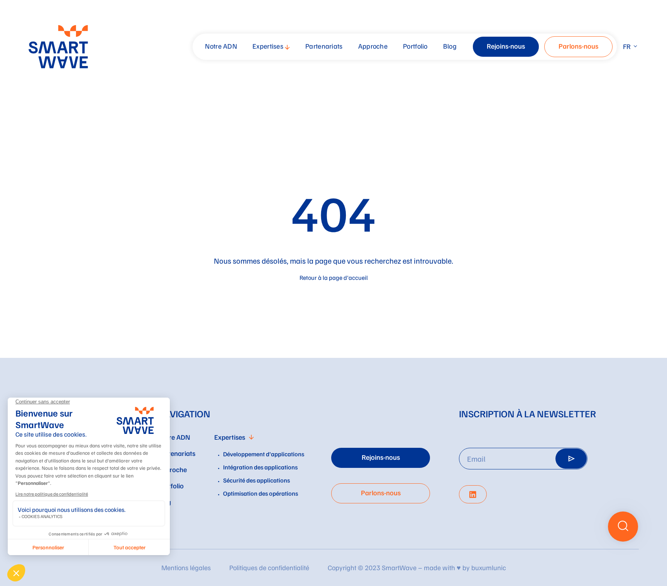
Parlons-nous (578, 46)
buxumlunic (488, 567)
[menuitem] (222, 47)
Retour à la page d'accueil (334, 277)
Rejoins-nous (506, 46)
